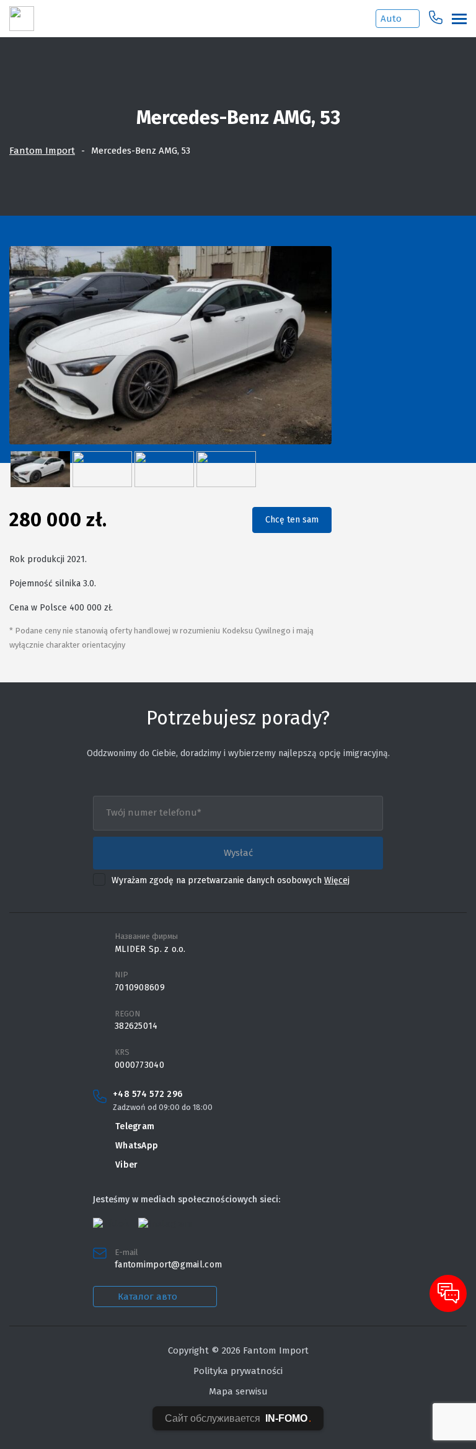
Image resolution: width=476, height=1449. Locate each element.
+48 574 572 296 (147, 1094)
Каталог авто (147, 1296)
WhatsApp (136, 1145)
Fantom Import (42, 150)
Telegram (134, 1126)
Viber (126, 1165)
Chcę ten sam (292, 519)
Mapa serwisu (238, 1391)
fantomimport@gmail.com (168, 1265)
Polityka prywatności (238, 1370)
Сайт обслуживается (238, 1418)
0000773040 (139, 1065)
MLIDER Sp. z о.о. (150, 949)
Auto (391, 18)
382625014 (136, 1026)
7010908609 (140, 988)
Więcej (337, 880)
